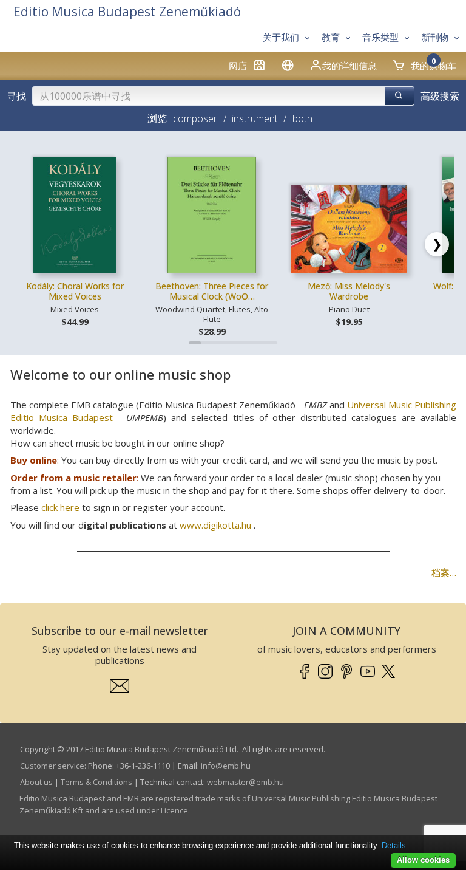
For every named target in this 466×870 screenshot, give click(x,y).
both (302, 118)
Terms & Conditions (96, 781)
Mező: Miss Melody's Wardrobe (349, 291)
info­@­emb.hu (226, 765)
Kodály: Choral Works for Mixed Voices (75, 291)
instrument (255, 118)
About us (36, 781)
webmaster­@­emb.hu (245, 781)
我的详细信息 (349, 66)
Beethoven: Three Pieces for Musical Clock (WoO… (211, 291)
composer (195, 118)
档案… (443, 572)
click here (60, 507)
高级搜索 (439, 96)
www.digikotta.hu (215, 525)
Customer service (52, 765)
